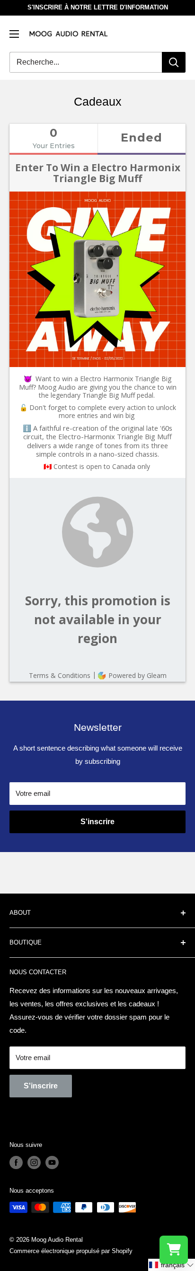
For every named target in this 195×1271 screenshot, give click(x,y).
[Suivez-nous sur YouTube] (52, 1162)
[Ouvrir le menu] (14, 34)
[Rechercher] (174, 62)
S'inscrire (97, 822)
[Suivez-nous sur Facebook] (16, 1162)
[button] (171, 1265)
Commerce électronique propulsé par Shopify (71, 1250)
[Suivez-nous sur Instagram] (34, 1162)
